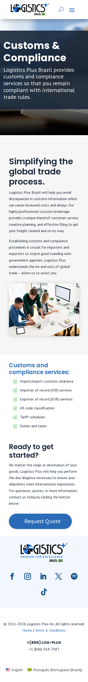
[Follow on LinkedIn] (43, 576)
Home (27, 630)
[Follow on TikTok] (44, 592)
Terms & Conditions (50, 630)
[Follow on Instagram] (27, 576)
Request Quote (42, 521)
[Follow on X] (58, 576)
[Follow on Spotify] (74, 576)
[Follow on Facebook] (12, 576)
